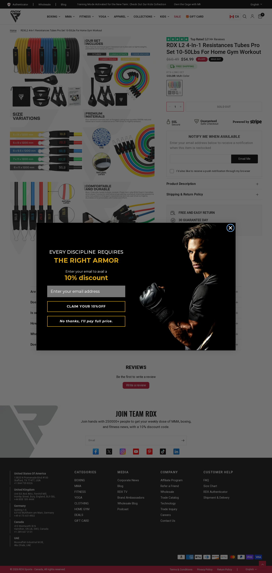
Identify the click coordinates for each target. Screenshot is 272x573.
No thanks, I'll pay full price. (86, 321)
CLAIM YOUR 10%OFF (86, 306)
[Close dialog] (230, 227)
